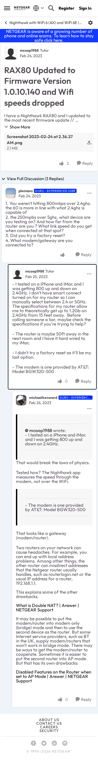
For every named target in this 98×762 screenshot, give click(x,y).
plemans (26, 191)
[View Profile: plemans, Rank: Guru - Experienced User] (10, 193)
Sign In (85, 8)
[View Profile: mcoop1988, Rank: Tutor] (10, 53)
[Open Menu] (90, 22)
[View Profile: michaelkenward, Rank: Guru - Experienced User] (21, 400)
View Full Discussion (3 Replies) (35, 178)
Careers (49, 727)
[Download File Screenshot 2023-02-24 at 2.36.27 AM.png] (89, 142)
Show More (20, 127)
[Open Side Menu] (7, 8)
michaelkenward (43, 397)
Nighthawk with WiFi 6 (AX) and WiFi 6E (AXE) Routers (46, 22)
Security (49, 730)
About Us (49, 719)
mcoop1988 (29, 50)
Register (66, 8)
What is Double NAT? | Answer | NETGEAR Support (47, 607)
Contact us (49, 723)
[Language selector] (38, 8)
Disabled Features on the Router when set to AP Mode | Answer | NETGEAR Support (53, 676)
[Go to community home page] (22, 8)
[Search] (51, 8)
